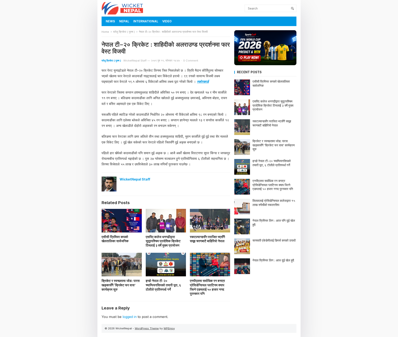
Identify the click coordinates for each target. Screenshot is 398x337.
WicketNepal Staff (135, 60)
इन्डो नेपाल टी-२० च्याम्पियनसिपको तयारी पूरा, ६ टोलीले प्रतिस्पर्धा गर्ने (163, 285)
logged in (130, 317)
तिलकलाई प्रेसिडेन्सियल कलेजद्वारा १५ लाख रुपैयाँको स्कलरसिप (273, 203)
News (110, 21)
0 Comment (190, 60)
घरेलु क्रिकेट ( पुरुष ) (124, 31)
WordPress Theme (147, 328)
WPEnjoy (169, 328)
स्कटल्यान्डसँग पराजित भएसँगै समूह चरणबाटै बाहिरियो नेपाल (207, 239)
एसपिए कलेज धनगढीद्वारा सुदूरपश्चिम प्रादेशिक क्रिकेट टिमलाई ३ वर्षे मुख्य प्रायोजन (163, 241)
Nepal (124, 21)
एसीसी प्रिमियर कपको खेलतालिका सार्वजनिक (115, 239)
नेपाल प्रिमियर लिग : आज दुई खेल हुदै (273, 260)
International (145, 21)
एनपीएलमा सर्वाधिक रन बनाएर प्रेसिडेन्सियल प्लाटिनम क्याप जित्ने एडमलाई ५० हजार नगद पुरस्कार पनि (207, 287)
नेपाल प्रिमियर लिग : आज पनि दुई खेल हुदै (273, 223)
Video (167, 21)
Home (105, 31)
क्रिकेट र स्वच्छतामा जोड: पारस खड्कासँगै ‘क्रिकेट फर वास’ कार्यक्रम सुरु (121, 285)
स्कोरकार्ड (203, 81)
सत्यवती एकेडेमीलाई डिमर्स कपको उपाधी (274, 240)
